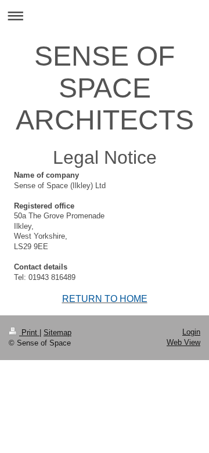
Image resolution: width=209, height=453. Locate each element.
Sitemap (57, 332)
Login (191, 332)
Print (29, 332)
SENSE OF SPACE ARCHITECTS (105, 88)
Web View (183, 342)
